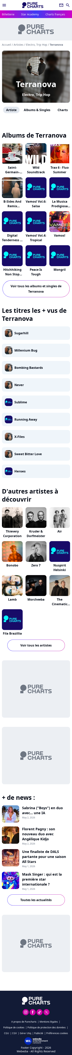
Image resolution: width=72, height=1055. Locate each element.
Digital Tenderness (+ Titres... (12, 240)
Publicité (38, 1033)
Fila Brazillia (12, 633)
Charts (63, 110)
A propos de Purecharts (23, 1021)
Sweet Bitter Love (28, 454)
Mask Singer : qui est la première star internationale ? (42, 879)
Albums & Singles (37, 110)
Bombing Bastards (28, 368)
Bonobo (12, 565)
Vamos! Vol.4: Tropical (36, 237)
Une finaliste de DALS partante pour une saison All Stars (44, 856)
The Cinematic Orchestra (59, 604)
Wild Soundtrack (36, 169)
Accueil (6, 44)
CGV (14, 1033)
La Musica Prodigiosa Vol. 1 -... (59, 206)
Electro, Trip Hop (36, 94)
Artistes (18, 44)
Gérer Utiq (25, 1033)
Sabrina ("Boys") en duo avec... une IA (42, 810)
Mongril (60, 269)
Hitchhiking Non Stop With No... (12, 274)
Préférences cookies (57, 1033)
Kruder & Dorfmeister (36, 533)
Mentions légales (49, 1021)
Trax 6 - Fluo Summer (59, 169)
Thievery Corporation (12, 533)
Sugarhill (21, 333)
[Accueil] (32, 5)
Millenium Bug (25, 350)
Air (59, 531)
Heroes (20, 471)
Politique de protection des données (46, 1027)
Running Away (25, 419)
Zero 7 (36, 565)
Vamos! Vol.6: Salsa (36, 203)
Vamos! (59, 235)
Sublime (20, 402)
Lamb (12, 599)
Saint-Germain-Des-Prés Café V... (12, 174)
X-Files (19, 437)
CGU (6, 1033)
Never (19, 385)
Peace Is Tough (36, 271)
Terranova (36, 83)
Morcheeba (36, 599)
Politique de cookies (13, 1027)
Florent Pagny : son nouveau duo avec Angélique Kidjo (38, 834)
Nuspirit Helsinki (59, 567)
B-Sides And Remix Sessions (12, 206)
